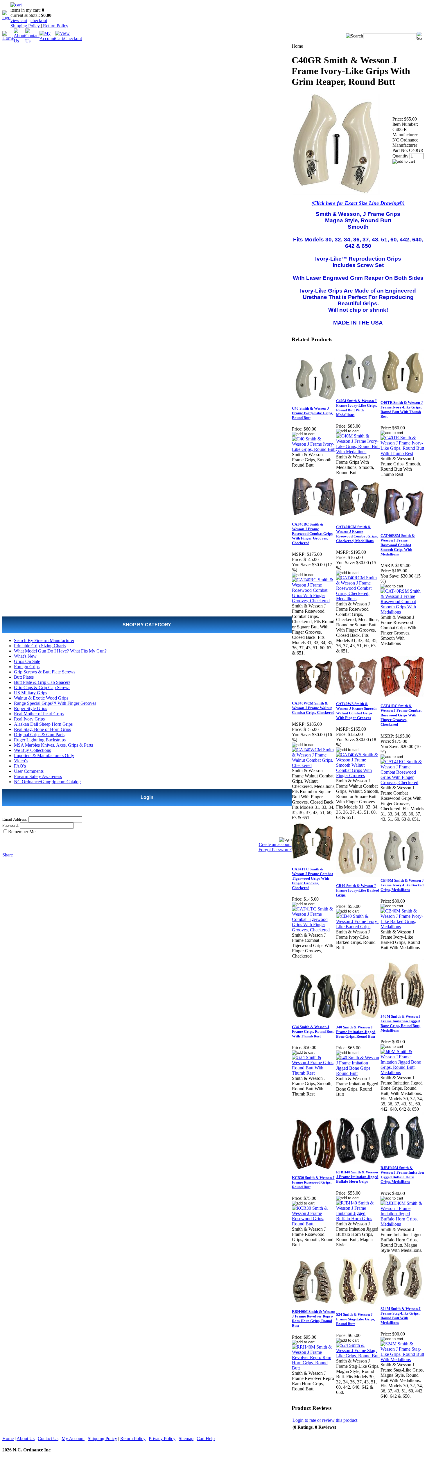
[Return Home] (6, 17)
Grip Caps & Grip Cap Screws (42, 687)
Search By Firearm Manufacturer (44, 640)
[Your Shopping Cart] (16, 4)
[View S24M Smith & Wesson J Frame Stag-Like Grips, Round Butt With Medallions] (402, 1359)
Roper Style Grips (30, 708)
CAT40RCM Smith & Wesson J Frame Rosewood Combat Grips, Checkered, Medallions (357, 534)
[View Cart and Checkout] (68, 38)
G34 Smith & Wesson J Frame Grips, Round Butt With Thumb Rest (312, 1031)
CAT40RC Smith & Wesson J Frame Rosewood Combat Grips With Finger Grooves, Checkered (312, 533)
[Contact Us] (32, 40)
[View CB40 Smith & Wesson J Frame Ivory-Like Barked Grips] (358, 926)
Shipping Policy (25, 25)
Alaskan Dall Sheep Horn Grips (43, 724)
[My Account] (47, 38)
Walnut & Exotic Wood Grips (41, 697)
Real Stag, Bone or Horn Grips (42, 729)
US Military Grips (30, 692)
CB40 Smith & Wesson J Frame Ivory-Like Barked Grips (357, 890)
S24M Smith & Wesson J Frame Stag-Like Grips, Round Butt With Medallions (401, 1315)
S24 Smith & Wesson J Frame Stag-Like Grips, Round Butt (355, 1319)
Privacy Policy (162, 1438)
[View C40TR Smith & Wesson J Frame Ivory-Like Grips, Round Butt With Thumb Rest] (402, 453)
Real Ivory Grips (29, 718)
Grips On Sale (27, 661)
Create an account (275, 844)
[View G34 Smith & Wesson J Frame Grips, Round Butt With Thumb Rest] (314, 1073)
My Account (73, 1438)
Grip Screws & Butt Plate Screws (44, 671)
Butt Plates (24, 677)
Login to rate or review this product (325, 1420)
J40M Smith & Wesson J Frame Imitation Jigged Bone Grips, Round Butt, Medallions (401, 1023)
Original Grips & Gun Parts (39, 734)
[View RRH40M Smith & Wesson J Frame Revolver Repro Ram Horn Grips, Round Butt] (314, 1367)
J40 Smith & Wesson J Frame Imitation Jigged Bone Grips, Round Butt (355, 1032)
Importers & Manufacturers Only (44, 755)
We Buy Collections (32, 750)
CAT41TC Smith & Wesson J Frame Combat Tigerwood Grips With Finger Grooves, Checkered (312, 878)
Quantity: (401, 155)
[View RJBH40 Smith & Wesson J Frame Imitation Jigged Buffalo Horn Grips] (358, 1218)
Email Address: (14, 819)
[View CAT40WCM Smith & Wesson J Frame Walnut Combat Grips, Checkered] (314, 765)
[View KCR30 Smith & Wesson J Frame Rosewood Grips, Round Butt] (314, 1223)
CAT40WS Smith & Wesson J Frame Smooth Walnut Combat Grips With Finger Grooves (356, 711)
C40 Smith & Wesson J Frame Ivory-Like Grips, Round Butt (312, 413)
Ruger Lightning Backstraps (40, 739)
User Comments (29, 771)
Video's (21, 760)
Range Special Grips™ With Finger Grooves (55, 703)
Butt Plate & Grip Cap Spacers (42, 682)
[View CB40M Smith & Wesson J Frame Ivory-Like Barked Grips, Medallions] (402, 926)
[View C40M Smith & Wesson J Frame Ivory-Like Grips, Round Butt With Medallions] (358, 451)
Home (8, 1438)
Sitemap (186, 1438)
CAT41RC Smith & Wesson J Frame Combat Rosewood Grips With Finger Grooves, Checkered (401, 715)
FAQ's (20, 765)
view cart (18, 20)
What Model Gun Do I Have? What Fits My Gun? (60, 650)
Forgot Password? (275, 849)
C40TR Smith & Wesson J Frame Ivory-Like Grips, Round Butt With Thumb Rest (402, 409)
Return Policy (55, 25)
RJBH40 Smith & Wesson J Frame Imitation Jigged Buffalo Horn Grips (357, 1177)
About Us (26, 1438)
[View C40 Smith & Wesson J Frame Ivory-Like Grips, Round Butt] (314, 449)
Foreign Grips (27, 666)
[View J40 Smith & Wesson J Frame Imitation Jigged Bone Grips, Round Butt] (358, 1073)
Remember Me (21, 831)
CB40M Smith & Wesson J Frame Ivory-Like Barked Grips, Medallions (402, 885)
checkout (39, 20)
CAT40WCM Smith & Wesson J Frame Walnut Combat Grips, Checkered (313, 708)
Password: (10, 825)
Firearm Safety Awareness (38, 776)
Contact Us (48, 1438)
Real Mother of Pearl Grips (39, 713)
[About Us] (19, 40)
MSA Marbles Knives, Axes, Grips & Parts (53, 745)
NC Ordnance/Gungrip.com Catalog (47, 781)
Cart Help (206, 1438)
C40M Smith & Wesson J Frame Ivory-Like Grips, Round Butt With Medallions (356, 408)
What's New (25, 656)
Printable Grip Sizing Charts (40, 645)
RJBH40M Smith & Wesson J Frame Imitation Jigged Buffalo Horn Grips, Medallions (402, 1175)
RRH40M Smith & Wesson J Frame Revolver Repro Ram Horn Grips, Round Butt (313, 1318)
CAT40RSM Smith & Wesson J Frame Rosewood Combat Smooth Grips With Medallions (398, 544)
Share (7, 854)
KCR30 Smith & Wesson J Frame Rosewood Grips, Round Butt (313, 1182)
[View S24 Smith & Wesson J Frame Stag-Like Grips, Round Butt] (358, 1355)
